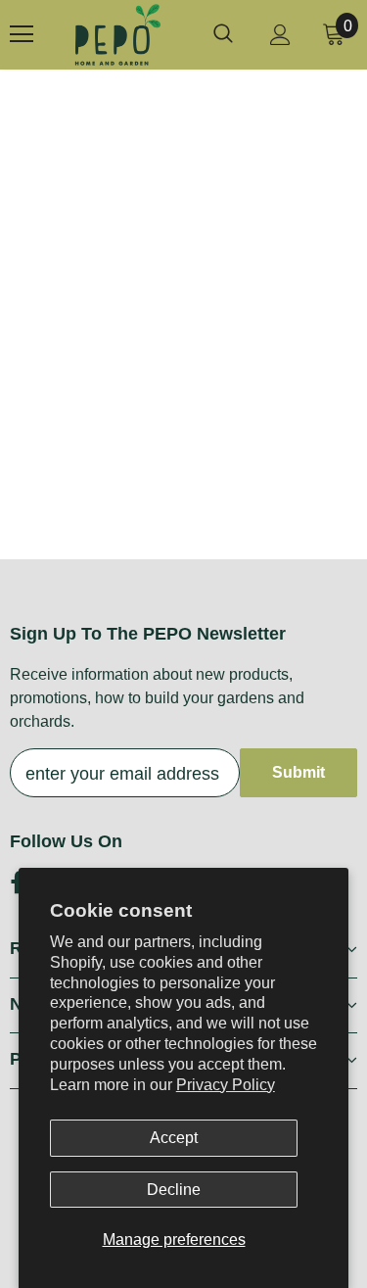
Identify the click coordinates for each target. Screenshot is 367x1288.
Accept (174, 1137)
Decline (174, 1189)
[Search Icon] (223, 34)
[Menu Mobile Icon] (21, 34)
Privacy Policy (225, 1084)
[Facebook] (16, 882)
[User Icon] (280, 34)
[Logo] (117, 35)
